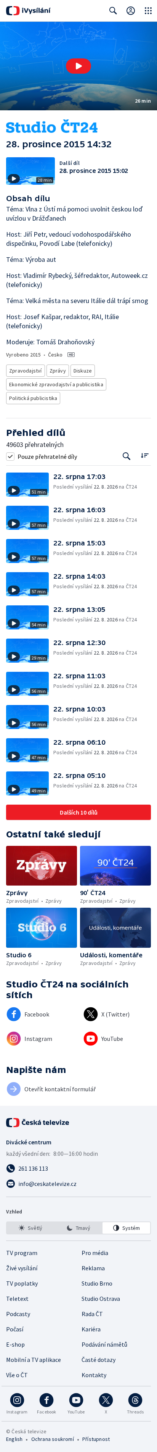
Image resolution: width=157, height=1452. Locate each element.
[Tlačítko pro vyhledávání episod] (126, 456)
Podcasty (18, 1314)
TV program (21, 1253)
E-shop (15, 1344)
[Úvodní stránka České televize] (38, 1122)
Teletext (17, 1298)
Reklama (93, 1268)
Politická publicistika (33, 398)
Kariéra (91, 1329)
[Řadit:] (144, 455)
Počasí (14, 1329)
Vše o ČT (17, 1375)
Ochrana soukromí (52, 1439)
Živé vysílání (21, 1268)
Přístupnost (96, 1439)
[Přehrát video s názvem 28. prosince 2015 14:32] (78, 66)
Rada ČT (92, 1314)
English (14, 1439)
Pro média (95, 1253)
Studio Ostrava (101, 1298)
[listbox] (78, 1227)
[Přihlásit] (130, 10)
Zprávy (58, 370)
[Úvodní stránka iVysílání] (28, 10)
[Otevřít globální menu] (148, 10)
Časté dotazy (98, 1359)
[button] (78, 66)
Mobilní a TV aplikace (33, 1359)
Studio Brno (97, 1283)
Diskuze (83, 370)
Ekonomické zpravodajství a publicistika (56, 384)
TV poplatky (22, 1283)
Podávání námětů (104, 1344)
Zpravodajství (25, 370)
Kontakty (94, 1375)
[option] (30, 1228)
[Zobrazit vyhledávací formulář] (113, 10)
